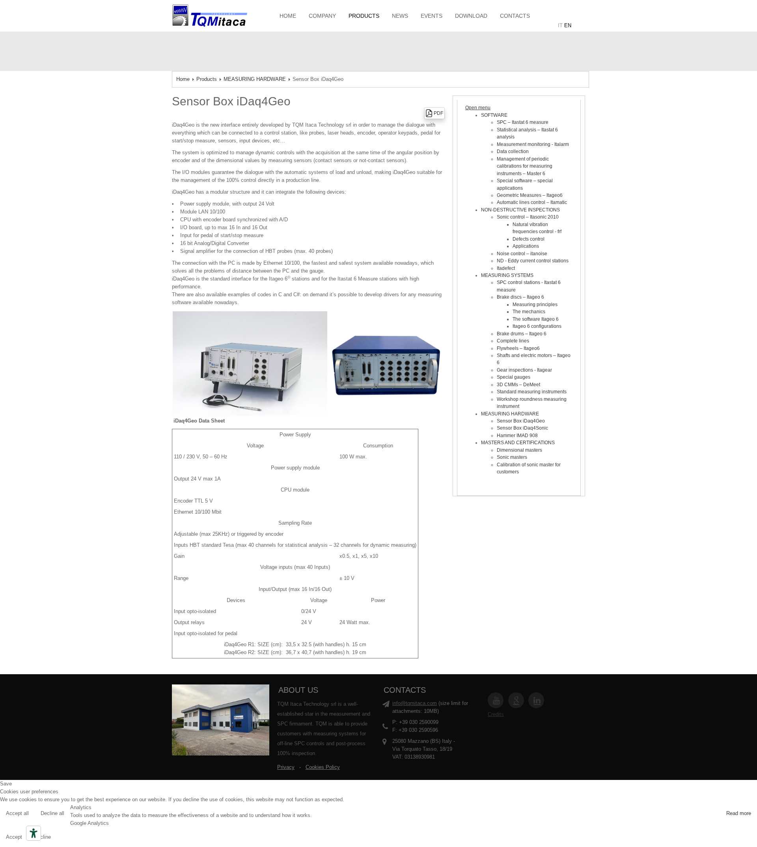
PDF (438, 113)
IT (560, 25)
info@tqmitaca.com (414, 703)
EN (567, 25)
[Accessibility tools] (33, 833)
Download (471, 16)
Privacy (286, 767)
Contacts (515, 16)
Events (431, 16)
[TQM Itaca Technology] (220, 15)
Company (322, 16)
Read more (738, 813)
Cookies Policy (323, 767)
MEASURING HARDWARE (255, 79)
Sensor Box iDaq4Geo (231, 101)
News (400, 16)
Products (364, 16)
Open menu (477, 107)
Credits (496, 714)
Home (288, 16)
